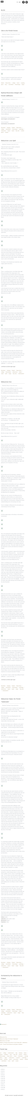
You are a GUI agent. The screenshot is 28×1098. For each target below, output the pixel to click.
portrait (21, 1059)
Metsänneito (3, 920)
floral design (17, 84)
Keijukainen (3, 921)
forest (18, 82)
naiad (13, 130)
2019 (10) (3, 1078)
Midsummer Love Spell (5, 1040)
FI (17, 2)
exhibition (6, 1054)
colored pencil (21, 373)
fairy (6, 84)
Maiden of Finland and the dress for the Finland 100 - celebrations (13, 1042)
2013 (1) (2, 1089)
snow (9, 1060)
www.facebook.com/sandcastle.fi (8, 123)
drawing (8, 127)
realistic (26, 1059)
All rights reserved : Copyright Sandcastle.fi (14, 1095)
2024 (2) (2, 1069)
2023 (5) (2, 1071)
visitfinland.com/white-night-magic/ (8, 366)
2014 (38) (3, 1087)
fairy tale (17, 130)
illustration (3, 127)
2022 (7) (2, 1073)
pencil (10, 1059)
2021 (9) (2, 1074)
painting (5, 1059)
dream (20, 1011)
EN (19, 2)
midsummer (3, 130)
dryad (23, 84)
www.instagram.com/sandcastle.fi (8, 118)
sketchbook (11, 84)
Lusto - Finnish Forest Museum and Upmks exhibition (11, 1044)
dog (16, 1052)
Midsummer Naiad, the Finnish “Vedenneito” (9, 1038)
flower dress (8, 82)
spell (6, 373)
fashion (6, 132)
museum (18, 1057)
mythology (21, 129)
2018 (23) (3, 1080)
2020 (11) (3, 1076)
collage (13, 82)
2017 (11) (3, 1082)
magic (10, 373)
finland (2, 82)
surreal (17, 1060)
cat (0, 1052)
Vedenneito (3, 918)
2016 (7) (2, 1083)
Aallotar (2, 917)
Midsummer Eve (3, 1037)
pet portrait (16, 1059)
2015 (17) (3, 1085)
